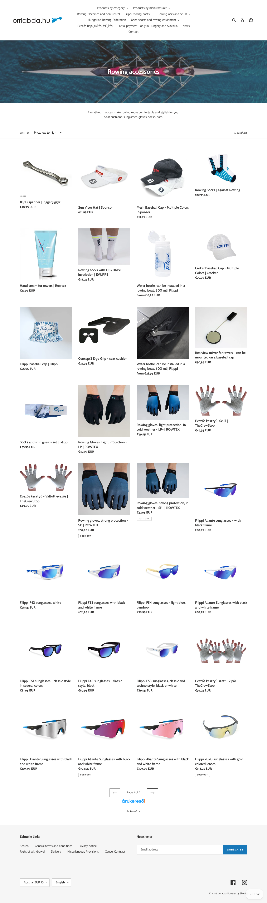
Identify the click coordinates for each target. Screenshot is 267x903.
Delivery (56, 851)
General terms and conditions (53, 846)
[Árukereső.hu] (133, 803)
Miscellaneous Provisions (83, 851)
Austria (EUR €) (34, 882)
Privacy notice (88, 846)
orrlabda (222, 893)
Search (24, 846)
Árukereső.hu (133, 811)
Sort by (24, 133)
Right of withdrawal (32, 851)
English (60, 882)
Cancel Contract (115, 851)
